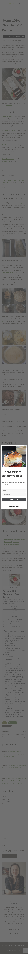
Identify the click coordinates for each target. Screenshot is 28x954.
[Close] (25, 446)
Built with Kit (14, 506)
